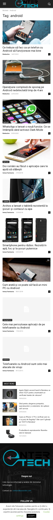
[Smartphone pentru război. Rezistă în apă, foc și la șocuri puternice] (26, 230)
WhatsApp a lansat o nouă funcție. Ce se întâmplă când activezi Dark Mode (26, 128)
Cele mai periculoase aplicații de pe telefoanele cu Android (24, 326)
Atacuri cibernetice (9, 83)
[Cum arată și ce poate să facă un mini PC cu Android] (26, 270)
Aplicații (6, 122)
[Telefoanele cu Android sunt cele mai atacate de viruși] (26, 349)
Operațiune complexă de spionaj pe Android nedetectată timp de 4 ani (23, 89)
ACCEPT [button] (31, 516)
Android (6, 43)
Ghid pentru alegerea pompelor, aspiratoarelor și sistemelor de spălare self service (34, 406)
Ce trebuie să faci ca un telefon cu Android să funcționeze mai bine (23, 49)
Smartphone (7, 241)
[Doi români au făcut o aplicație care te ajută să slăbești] (26, 151)
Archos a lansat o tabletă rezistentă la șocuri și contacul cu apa (25, 207)
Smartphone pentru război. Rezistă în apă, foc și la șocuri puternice (24, 247)
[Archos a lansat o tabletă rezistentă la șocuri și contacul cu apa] (26, 191)
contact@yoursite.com (21, 490)
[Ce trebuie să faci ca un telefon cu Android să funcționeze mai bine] (26, 32)
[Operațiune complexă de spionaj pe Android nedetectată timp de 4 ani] (26, 72)
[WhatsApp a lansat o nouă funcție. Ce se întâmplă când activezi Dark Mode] (26, 111)
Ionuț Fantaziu (8, 173)
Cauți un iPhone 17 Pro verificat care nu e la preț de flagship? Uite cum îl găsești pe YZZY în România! (34, 419)
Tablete (5, 201)
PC (4, 280)
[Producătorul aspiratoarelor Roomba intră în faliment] (10, 434)
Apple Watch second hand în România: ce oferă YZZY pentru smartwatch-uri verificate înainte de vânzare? (34, 392)
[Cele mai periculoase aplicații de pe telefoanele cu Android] (26, 309)
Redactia (6, 54)
